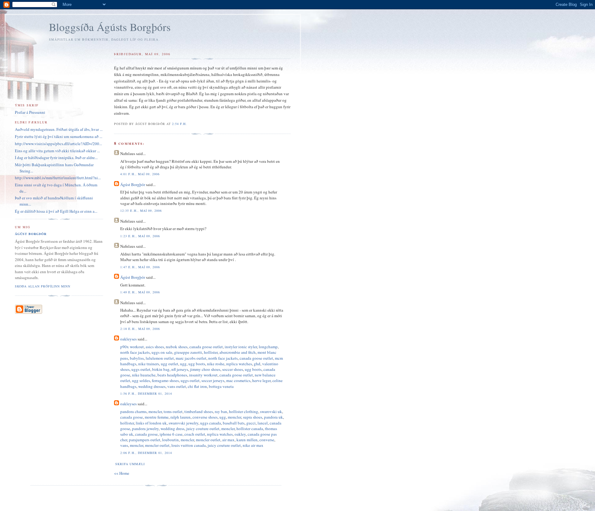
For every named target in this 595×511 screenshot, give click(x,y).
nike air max (253, 445)
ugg (183, 364)
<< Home (121, 473)
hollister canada (249, 428)
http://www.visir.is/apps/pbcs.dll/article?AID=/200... (58, 143)
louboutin (170, 439)
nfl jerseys (179, 369)
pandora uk (273, 417)
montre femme (157, 417)
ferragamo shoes (165, 380)
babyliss (137, 358)
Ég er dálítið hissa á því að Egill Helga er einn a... (56, 211)
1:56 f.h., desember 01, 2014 (146, 393)
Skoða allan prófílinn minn (42, 286)
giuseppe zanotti (188, 352)
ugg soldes (141, 380)
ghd (257, 364)
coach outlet (194, 434)
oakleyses (128, 339)
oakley (240, 434)
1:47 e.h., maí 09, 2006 (140, 267)
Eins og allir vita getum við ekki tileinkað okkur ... (57, 150)
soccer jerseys (212, 380)
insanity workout (203, 375)
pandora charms (133, 411)
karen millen (247, 439)
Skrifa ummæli (129, 464)
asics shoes (155, 346)
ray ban (221, 411)
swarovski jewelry (183, 423)
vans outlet (176, 386)
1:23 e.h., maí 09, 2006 (140, 236)
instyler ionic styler (241, 346)
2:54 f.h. (179, 124)
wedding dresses (151, 386)
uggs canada (210, 423)
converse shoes (205, 417)
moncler (155, 411)
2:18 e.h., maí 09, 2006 (140, 329)
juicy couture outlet (202, 428)
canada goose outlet (206, 346)
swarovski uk (271, 411)
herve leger (261, 380)
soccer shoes (232, 369)
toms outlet (173, 411)
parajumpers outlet (144, 439)
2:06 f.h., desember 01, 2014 (146, 453)
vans (124, 445)
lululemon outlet (160, 358)
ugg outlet (169, 364)
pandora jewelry (145, 428)
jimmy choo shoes (205, 369)
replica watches (239, 364)
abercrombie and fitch (237, 352)
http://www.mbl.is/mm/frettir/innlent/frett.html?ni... (58, 177)
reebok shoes (176, 346)
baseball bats (234, 423)
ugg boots (196, 364)
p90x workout (132, 346)
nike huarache (144, 375)
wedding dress (172, 428)
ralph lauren (180, 417)
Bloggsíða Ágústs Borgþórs (110, 27)
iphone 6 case (171, 434)
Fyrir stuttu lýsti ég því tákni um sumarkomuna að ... (58, 136)
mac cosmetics (238, 380)
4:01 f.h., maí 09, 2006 (139, 174)
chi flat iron (197, 386)
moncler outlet (208, 439)
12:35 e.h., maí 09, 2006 (140, 210)
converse (266, 439)
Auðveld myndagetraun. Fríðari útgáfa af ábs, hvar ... (59, 129)
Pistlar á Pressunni (30, 112)
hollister (211, 352)
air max (228, 439)
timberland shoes (198, 411)
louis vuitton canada (188, 445)
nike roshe (215, 364)
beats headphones (172, 375)
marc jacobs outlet (191, 358)
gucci (251, 423)
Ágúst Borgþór (132, 184)
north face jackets (135, 352)
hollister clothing (243, 411)
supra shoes (252, 417)
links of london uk (151, 423)
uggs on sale (162, 352)
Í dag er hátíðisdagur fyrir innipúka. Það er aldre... (56, 157)
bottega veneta (221, 386)
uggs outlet (140, 369)
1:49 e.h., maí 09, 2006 (140, 292)
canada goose (131, 417)
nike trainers (148, 364)
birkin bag (161, 369)
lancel (263, 423)
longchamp (268, 346)
